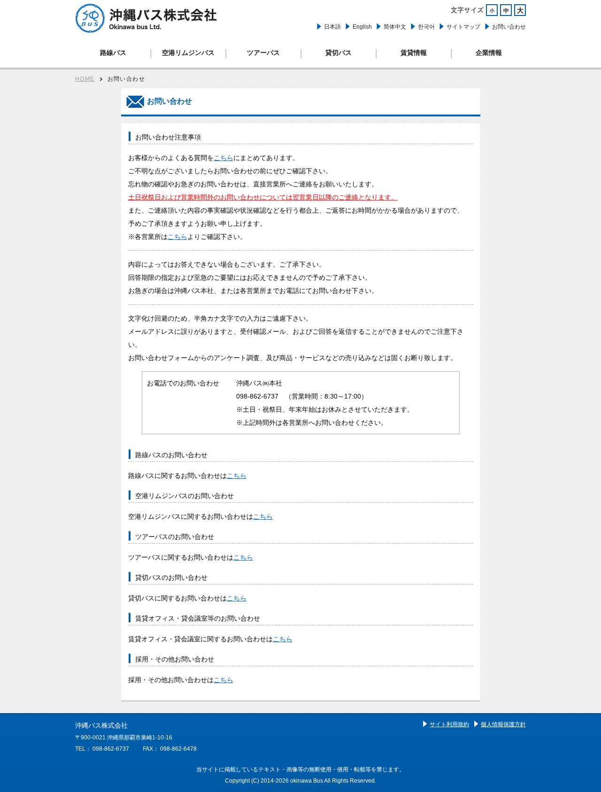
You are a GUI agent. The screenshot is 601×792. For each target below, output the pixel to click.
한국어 (426, 26)
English (362, 26)
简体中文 (395, 26)
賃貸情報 (414, 52)
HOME (85, 79)
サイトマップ (463, 26)
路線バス (113, 52)
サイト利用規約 (449, 724)
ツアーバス (263, 52)
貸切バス (338, 52)
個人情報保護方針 (503, 724)
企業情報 (489, 52)
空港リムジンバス (188, 52)
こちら (223, 157)
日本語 (332, 26)
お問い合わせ (509, 26)
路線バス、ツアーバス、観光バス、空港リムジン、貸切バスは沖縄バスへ (146, 18)
